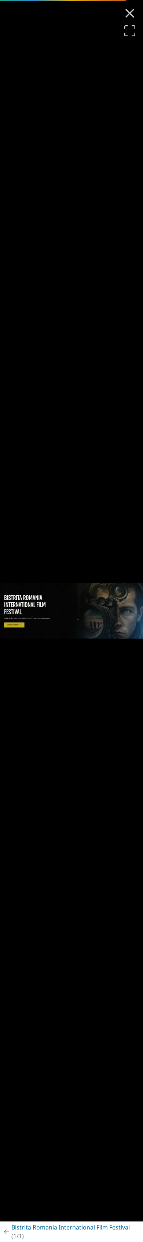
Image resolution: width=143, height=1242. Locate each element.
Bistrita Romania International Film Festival (70, 1231)
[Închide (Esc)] (129, 13)
